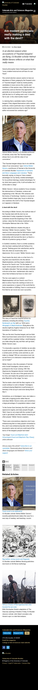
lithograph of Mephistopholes (12, 325)
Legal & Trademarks (14, 663)
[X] (8, 647)
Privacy (4, 663)
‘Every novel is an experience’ (12, 511)
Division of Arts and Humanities (8, 466)
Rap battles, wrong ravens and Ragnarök (16, 559)
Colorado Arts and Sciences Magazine (17, 10)
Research (31, 465)
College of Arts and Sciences (9, 12)
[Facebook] (3, 647)
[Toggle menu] (34, 11)
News (6, 461)
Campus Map (26, 663)
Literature (24, 465)
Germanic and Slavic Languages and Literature (16, 467)
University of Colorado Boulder (12, 658)
